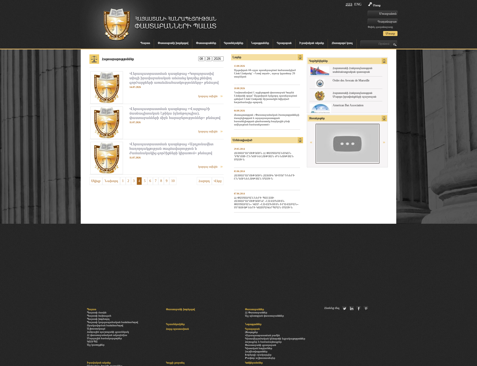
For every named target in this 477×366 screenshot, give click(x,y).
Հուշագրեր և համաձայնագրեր (263, 341)
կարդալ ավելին (208, 96)
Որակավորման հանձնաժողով (105, 325)
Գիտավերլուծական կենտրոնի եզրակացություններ (275, 338)
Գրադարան (284, 43)
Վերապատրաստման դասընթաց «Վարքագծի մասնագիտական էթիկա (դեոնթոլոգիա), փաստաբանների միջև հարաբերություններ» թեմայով (174, 113)
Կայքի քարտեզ (175, 362)
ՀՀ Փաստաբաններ (256, 312)
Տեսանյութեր (317, 118)
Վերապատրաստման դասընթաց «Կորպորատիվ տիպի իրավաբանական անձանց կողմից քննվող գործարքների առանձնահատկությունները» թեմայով (174, 77)
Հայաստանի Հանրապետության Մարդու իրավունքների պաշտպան (354, 94)
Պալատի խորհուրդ (98, 318)
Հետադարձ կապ (342, 43)
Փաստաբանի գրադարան (260, 344)
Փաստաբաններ (206, 43)
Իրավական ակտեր (311, 43)
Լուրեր (237, 57)
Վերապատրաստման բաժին (262, 335)
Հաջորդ (204, 181)
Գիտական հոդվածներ (258, 348)
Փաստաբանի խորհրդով (173, 43)
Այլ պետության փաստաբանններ (264, 315)
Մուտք (377, 5)
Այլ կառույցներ (96, 344)
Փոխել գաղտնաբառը (380, 26)
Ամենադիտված (242, 140)
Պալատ (145, 43)
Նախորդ (111, 181)
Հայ (349, 4)
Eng (357, 4)
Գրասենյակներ (233, 43)
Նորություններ (260, 43)
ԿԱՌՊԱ (92, 341)
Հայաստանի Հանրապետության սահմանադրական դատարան (352, 69)
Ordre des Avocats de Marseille (351, 80)
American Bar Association (348, 105)
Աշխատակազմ (96, 328)
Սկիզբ (96, 181)
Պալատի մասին (96, 312)
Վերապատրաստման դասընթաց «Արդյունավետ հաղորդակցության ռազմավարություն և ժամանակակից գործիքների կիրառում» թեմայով (171, 148)
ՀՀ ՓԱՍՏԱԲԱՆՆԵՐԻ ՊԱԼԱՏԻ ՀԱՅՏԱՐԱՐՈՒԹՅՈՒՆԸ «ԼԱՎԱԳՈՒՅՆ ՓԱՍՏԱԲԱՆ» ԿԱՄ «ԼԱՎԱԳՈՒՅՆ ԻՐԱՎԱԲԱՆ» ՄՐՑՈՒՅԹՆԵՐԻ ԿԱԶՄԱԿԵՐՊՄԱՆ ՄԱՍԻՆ (266, 202)
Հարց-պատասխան (177, 328)
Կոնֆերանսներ (254, 362)
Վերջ (218, 181)
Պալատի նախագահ (99, 315)
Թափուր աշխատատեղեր (260, 357)
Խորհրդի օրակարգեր (258, 354)
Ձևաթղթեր (251, 331)
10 (173, 181)
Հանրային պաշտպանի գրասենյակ (108, 331)
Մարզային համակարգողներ (104, 338)
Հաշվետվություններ (256, 351)
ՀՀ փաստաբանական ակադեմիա (107, 334)
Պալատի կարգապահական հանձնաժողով (112, 322)
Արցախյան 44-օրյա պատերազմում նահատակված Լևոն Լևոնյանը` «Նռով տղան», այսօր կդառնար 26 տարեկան (265, 73)
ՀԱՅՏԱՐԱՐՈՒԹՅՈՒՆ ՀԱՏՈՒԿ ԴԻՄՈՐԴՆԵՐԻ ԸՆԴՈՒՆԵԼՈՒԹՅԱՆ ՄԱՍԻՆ (264, 177)
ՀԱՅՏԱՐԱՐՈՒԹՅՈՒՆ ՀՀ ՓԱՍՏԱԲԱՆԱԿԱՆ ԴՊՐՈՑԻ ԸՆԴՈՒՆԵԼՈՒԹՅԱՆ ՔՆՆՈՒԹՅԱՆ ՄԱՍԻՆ (264, 156)
